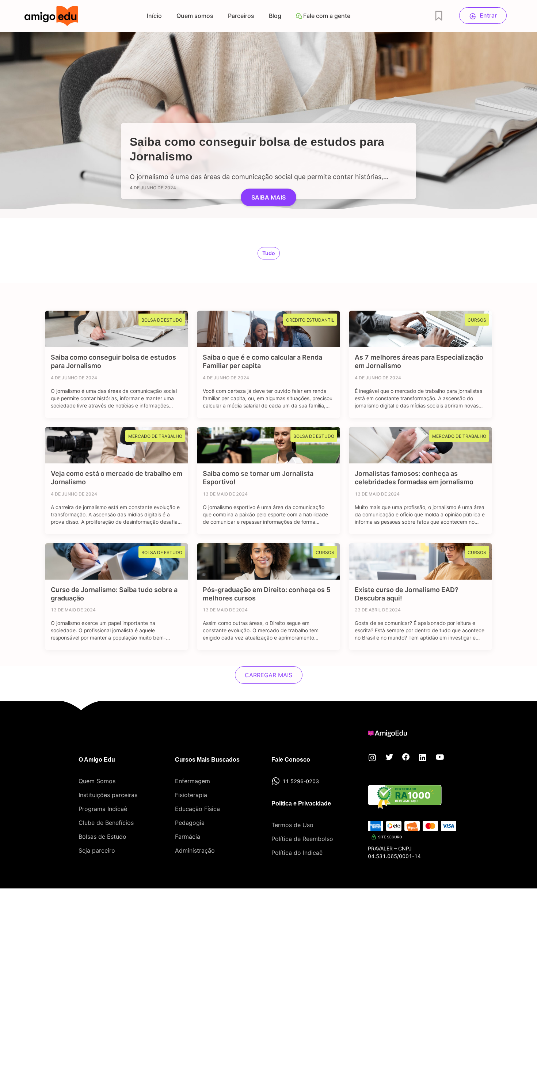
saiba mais (268, 197)
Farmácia (187, 836)
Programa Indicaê (103, 808)
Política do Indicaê (297, 852)
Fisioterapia (191, 795)
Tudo (268, 253)
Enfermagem (192, 781)
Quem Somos (97, 781)
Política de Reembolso (302, 838)
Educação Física (197, 808)
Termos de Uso (292, 825)
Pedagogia (190, 822)
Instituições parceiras (108, 795)
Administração (195, 850)
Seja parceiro (97, 850)
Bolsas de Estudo (102, 836)
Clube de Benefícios (106, 822)
